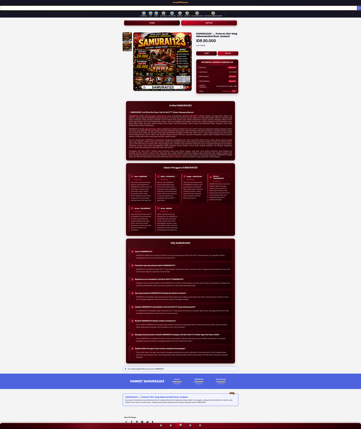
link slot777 (194, 116)
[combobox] (178, 8)
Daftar (209, 23)
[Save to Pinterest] (142, 422)
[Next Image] (190, 62)
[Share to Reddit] (147, 422)
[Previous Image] (134, 62)
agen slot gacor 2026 (153, 129)
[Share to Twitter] (126, 422)
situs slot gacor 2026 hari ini (155, 116)
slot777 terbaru (175, 157)
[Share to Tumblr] (152, 422)
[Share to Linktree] (137, 422)
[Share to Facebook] (131, 422)
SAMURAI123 (134, 116)
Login (152, 23)
